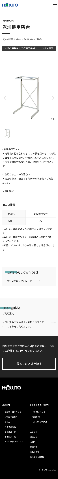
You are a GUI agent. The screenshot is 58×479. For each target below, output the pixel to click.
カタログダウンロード (14, 441)
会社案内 (33, 432)
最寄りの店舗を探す (29, 363)
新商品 (7, 422)
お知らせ (33, 442)
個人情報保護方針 (37, 457)
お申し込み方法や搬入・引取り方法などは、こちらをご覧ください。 (23, 324)
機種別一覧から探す (13, 412)
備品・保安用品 (25, 39)
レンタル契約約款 (39, 422)
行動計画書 (34, 452)
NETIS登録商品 (11, 417)
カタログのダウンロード (19, 280)
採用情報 (33, 437)
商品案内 (7, 39)
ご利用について (38, 412)
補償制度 (36, 417)
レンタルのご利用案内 (39, 405)
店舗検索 (33, 447)
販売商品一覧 (10, 432)
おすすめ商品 (10, 427)
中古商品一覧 (10, 437)
